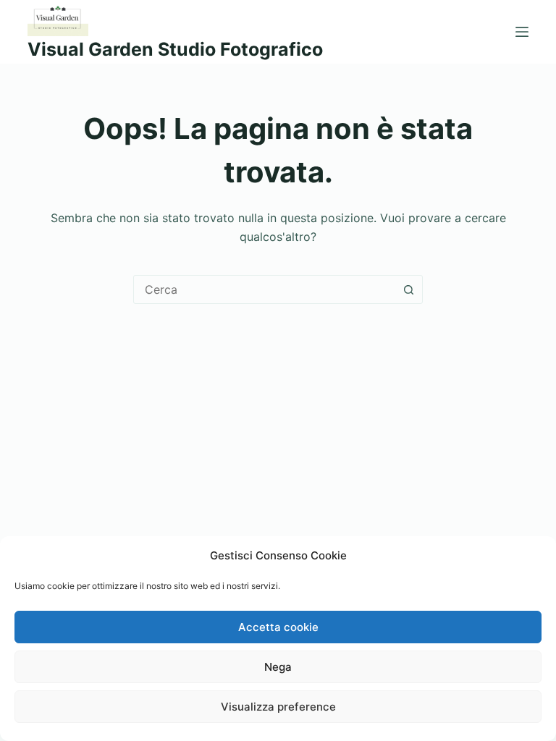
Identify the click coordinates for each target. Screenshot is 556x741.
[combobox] (264, 289)
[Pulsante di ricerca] (408, 289)
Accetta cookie (278, 627)
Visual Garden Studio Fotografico (175, 49)
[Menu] (521, 31)
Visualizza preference (278, 707)
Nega (278, 667)
